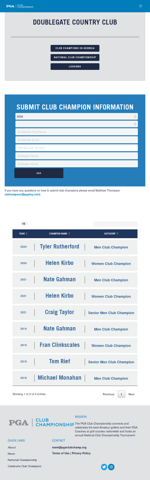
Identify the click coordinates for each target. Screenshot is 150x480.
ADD (39, 173)
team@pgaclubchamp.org (69, 447)
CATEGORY (109, 233)
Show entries (25, 223)
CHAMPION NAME (58, 233)
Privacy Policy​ (81, 453)
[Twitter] (104, 467)
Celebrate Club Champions (24, 466)
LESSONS (75, 66)
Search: (87, 224)
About (12, 447)
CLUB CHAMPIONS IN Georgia (75, 48)
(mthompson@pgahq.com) (22, 194)
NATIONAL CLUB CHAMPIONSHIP (75, 57)
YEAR (22, 233)
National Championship (22, 460)
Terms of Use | (62, 453)
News (11, 454)
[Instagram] (111, 467)
